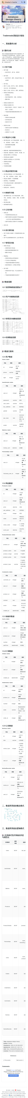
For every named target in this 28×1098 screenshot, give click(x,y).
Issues (13, 1070)
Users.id (24, 588)
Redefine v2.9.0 (20, 1095)
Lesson (12, 26)
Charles (19, 1090)
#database (13, 1055)
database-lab (8, 27)
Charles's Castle (11, 2)
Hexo (11, 1095)
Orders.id (21, 720)
